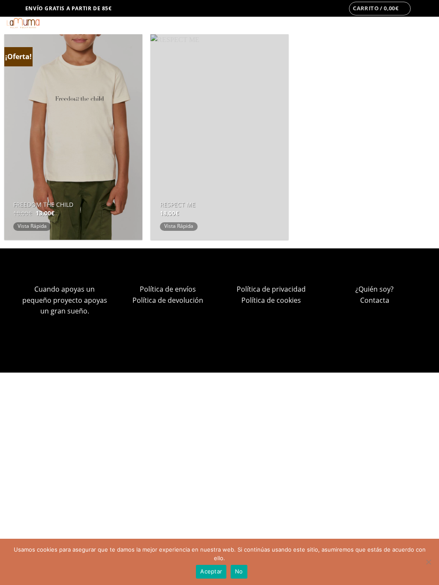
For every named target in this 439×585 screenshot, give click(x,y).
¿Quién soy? (374, 289)
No (239, 571)
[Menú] (11, 8)
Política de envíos (168, 289)
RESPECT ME (177, 205)
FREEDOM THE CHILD (43, 205)
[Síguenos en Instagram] (420, 9)
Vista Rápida (32, 226)
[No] (428, 564)
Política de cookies (271, 300)
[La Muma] (42, 23)
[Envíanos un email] (428, 9)
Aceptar (211, 571)
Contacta (374, 300)
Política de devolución (167, 300)
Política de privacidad (271, 289)
